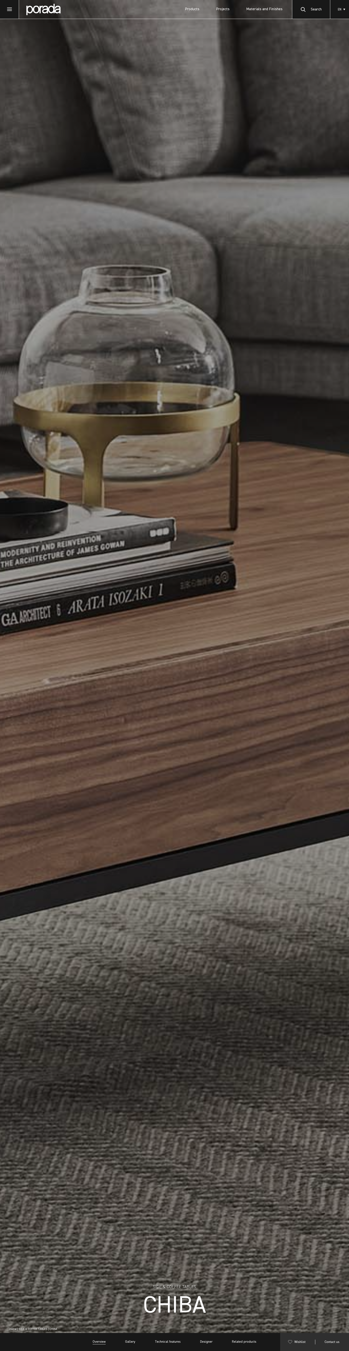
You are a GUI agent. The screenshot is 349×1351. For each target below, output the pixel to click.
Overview (99, 1341)
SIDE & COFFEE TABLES (33, 1329)
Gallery (130, 1341)
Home (13, 1329)
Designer (206, 1341)
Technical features (168, 1341)
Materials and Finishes (264, 9)
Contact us (332, 1342)
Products (192, 9)
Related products (244, 1341)
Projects (223, 9)
